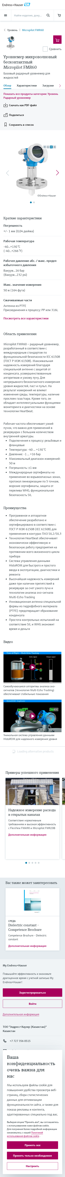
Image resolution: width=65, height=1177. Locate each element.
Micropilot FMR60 (33, 30)
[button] (32, 992)
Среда (12, 921)
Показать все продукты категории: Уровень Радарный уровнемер (30, 95)
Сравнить (55, 49)
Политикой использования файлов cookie (25, 1134)
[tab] (8, 85)
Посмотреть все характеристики (26, 318)
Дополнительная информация (27, 834)
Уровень (12, 30)
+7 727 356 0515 (20, 1041)
